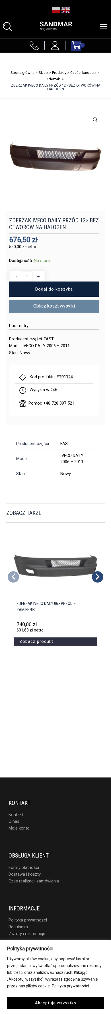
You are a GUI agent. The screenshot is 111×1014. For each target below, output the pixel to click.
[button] (7, 26)
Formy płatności (24, 867)
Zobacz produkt (36, 641)
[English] (66, 9)
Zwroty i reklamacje (27, 933)
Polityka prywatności (70, 986)
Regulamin (18, 926)
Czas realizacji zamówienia (34, 881)
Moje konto (19, 828)
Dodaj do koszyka (54, 289)
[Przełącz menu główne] (103, 26)
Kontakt (16, 814)
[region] (55, 977)
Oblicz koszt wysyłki (54, 306)
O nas (14, 821)
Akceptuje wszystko (55, 1003)
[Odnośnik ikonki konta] (54, 45)
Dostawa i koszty (25, 874)
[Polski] (56, 9)
